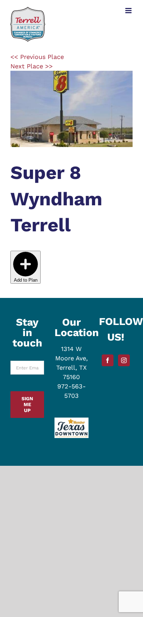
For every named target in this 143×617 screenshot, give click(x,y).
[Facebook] (107, 360)
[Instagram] (124, 360)
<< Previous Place (37, 56)
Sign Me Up (27, 404)
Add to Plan (25, 280)
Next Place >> (31, 66)
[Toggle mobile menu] (129, 10)
